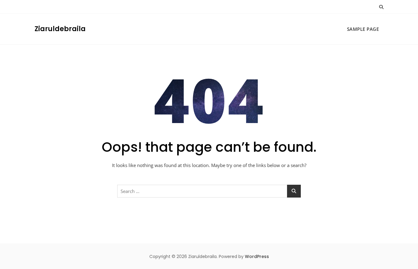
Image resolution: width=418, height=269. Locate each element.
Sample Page (363, 29)
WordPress (257, 256)
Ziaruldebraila (60, 29)
